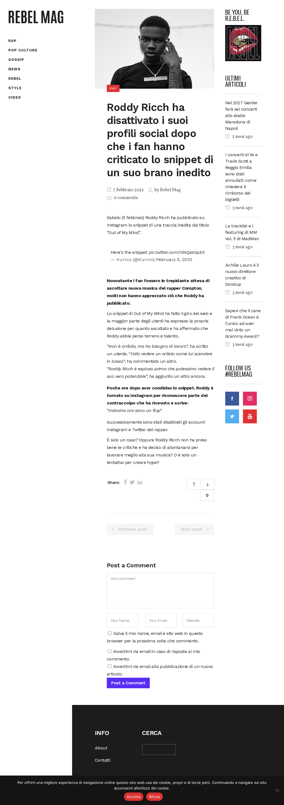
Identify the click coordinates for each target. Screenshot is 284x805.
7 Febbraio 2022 (128, 190)
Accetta (134, 796)
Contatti (102, 760)
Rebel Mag (170, 190)
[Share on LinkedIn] (140, 482)
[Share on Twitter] (132, 482)
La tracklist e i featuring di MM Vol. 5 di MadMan (242, 232)
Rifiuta (154, 796)
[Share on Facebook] (125, 482)
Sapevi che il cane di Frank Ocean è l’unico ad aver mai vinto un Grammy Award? (242, 323)
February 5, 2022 (174, 259)
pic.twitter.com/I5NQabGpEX (177, 252)
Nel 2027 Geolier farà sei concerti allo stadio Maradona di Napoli (241, 115)
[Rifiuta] (277, 790)
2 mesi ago (242, 137)
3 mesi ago (242, 208)
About (101, 748)
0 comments (126, 198)
